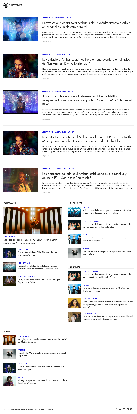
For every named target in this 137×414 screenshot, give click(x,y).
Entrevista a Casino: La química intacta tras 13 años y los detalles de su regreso (106, 239)
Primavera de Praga (91, 221)
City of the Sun (89, 313)
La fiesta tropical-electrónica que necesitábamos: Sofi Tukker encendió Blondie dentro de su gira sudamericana (107, 211)
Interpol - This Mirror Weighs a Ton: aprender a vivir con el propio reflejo (107, 253)
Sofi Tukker (87, 208)
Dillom (20, 377)
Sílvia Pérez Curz (90, 299)
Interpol (86, 249)
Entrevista (59, 18)
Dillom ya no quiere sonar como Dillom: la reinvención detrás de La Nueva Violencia (43, 381)
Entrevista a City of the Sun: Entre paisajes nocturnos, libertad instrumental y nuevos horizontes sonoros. (108, 317)
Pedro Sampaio (24, 263)
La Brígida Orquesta (26, 277)
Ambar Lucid (47, 18)
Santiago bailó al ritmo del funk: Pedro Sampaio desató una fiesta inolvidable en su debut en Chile (38, 267)
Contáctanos (27, 410)
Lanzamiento (60, 55)
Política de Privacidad (44, 410)
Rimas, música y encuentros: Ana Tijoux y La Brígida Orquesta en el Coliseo (39, 281)
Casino (86, 235)
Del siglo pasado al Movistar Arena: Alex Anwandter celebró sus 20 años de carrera (30, 241)
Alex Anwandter (10, 236)
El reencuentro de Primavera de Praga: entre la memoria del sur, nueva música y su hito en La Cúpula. (107, 225)
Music (68, 18)
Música (71, 132)
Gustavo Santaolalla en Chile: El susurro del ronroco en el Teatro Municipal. (39, 253)
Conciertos (23, 249)
